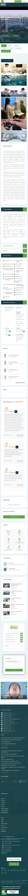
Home (2, 40)
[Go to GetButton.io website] (3, 894)
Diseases (3, 798)
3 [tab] (11, 702)
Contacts (3, 829)
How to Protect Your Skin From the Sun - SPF (11, 763)
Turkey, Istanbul (14, 588)
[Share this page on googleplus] (6, 60)
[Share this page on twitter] (8, 60)
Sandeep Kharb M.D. (13, 362)
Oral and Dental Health (8, 246)
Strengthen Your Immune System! (8, 765)
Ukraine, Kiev (14, 595)
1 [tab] (9, 702)
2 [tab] (10, 702)
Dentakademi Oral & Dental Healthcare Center (16, 584)
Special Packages (4, 808)
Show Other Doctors (21, 382)
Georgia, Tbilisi (14, 601)
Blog (2, 821)
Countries (3, 800)
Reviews (18, 48)
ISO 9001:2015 (12, 568)
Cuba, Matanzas (14, 608)
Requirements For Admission (9, 302)
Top (3, 45)
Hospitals (7, 40)
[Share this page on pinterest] (5, 60)
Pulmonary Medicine (7, 209)
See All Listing (6, 618)
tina (5, 411)
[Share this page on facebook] (3, 60)
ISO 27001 (11, 563)
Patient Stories (4, 823)
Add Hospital (13, 864)
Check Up (5, 250)
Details (16, 45)
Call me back (18, 1)
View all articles (4, 772)
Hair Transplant (6, 695)
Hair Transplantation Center (16, 611)
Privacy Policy (10, 882)
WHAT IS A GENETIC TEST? (7, 759)
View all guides (4, 745)
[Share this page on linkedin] (10, 60)
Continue (14, 670)
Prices (11, 48)
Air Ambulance (4, 827)
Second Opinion (4, 810)
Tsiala (6, 446)
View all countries (5, 733)
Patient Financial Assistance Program (9, 754)
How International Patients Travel (8, 743)
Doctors (4, 48)
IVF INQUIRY (8, 658)
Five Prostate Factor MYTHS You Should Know (11, 740)
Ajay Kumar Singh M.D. (14, 376)
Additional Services (7, 255)
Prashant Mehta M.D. (13, 369)
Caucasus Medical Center (16, 598)
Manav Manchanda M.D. (14, 355)
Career (2, 819)
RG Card (3, 825)
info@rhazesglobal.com (9, 836)
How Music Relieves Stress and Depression (10, 770)
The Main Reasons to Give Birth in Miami (9, 761)
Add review (16, 35)
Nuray (6, 472)
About (10, 45)
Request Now (6, 35)
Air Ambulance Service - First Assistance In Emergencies (13, 738)
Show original (20, 435)
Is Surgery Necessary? (5, 741)
